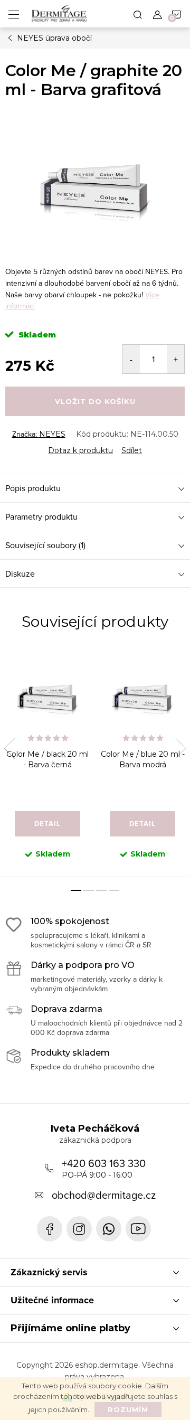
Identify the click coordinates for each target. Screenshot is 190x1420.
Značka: (38, 434)
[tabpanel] (47, 762)
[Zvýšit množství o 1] (175, 359)
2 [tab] (88, 890)
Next (180, 748)
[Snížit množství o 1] (131, 359)
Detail (47, 824)
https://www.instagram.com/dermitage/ (79, 1229)
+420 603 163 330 (104, 1167)
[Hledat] (137, 13)
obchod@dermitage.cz (104, 1194)
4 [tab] (114, 890)
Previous (9, 748)
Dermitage (49, 1229)
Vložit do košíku (95, 401)
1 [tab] (76, 890)
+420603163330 (108, 1229)
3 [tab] (101, 890)
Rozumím (128, 1409)
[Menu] (13, 13)
